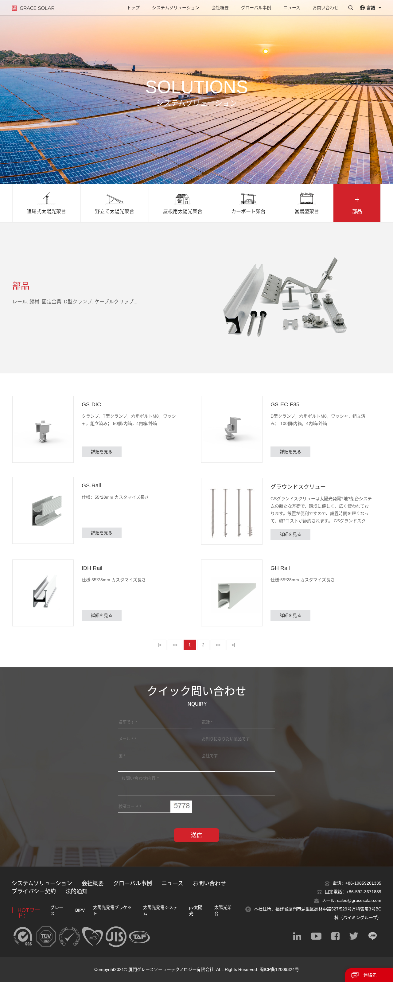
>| (233, 644)
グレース (56, 910)
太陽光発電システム (160, 910)
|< (159, 644)
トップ (133, 7)
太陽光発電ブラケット (112, 910)
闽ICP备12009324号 (279, 969)
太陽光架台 (223, 910)
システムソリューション (175, 7)
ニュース (291, 7)
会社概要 (220, 7)
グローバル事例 (256, 7)
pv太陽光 (195, 910)
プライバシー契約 (34, 891)
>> (218, 644)
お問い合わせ (325, 7)
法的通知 (76, 891)
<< (175, 644)
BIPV (80, 910)
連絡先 (370, 974)
